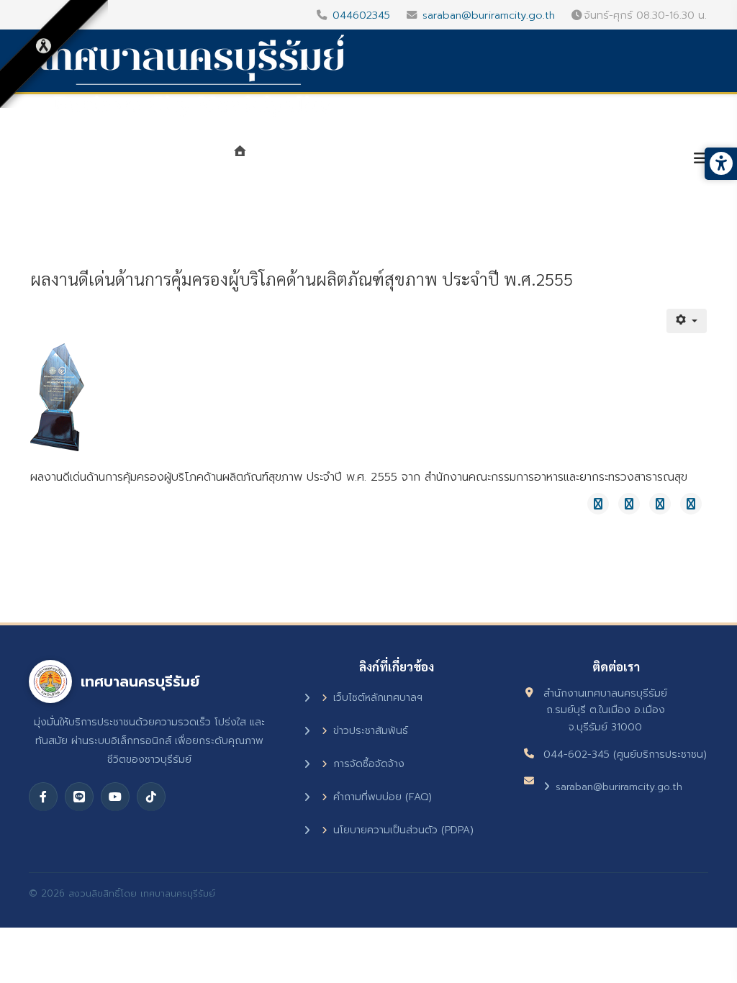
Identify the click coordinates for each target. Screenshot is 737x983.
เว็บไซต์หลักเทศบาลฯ (377, 697)
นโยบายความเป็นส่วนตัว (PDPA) (403, 830)
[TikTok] (151, 796)
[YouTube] (115, 796)
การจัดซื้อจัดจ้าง (368, 763)
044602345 (361, 15)
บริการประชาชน (625, 159)
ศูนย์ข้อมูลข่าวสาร (505, 159)
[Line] (79, 796)
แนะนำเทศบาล (303, 159)
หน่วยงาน (399, 159)
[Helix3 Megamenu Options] (700, 158)
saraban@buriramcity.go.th (488, 15)
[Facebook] (43, 796)
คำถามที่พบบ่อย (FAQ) (382, 797)
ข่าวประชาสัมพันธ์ (370, 730)
